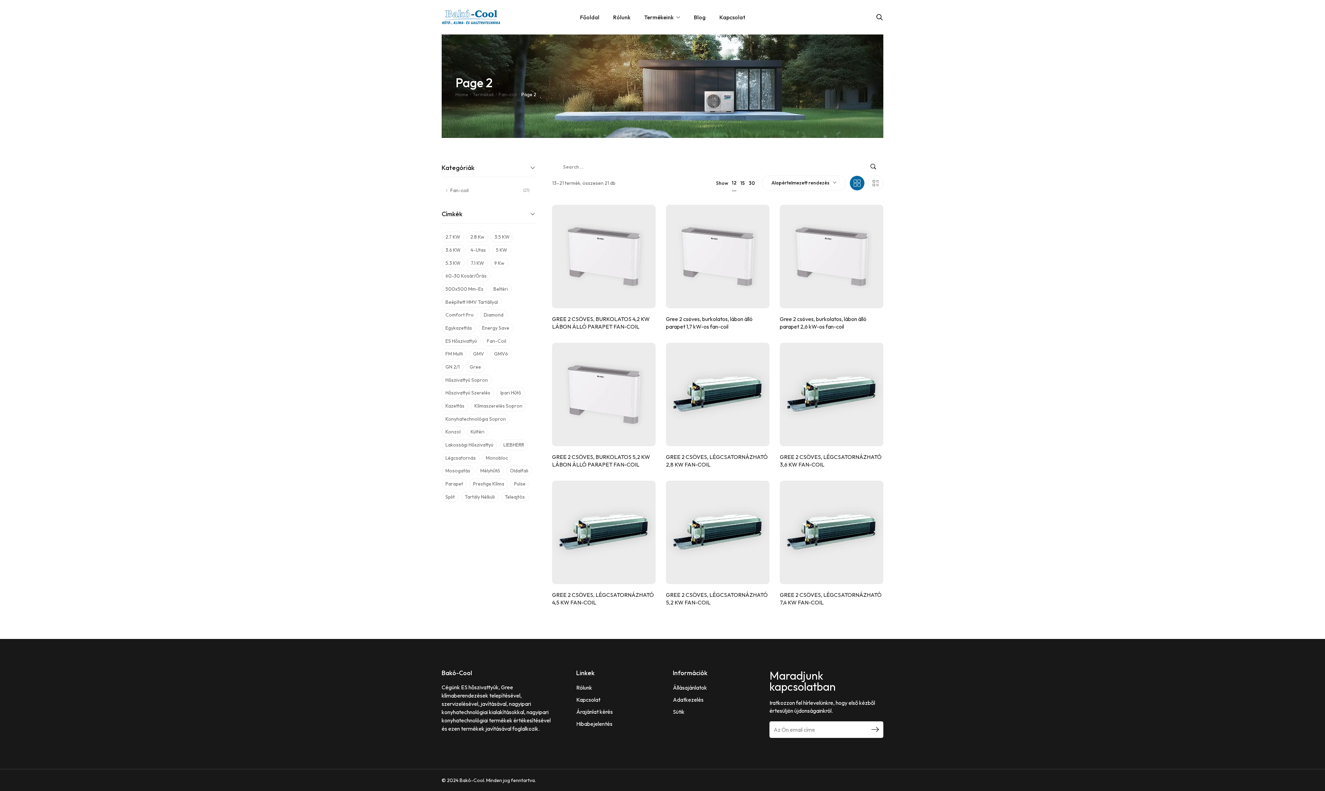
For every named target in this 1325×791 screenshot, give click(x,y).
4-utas (478, 250)
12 (734, 183)
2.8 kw (477, 237)
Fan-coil (508, 94)
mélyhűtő (490, 471)
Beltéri (500, 289)
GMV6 (501, 354)
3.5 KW (502, 237)
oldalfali (519, 471)
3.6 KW (453, 250)
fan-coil (496, 341)
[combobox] (804, 183)
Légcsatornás (460, 458)
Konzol (453, 432)
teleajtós (515, 497)
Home (461, 94)
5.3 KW (453, 263)
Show (722, 183)
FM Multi (454, 354)
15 (742, 183)
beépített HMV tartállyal (471, 302)
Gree (475, 367)
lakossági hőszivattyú (469, 445)
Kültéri (477, 432)
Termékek (483, 94)
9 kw (499, 263)
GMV (478, 354)
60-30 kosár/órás (466, 276)
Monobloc (497, 458)
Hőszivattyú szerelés (467, 393)
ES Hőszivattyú (461, 341)
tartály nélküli (480, 497)
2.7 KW (452, 237)
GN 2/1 (452, 367)
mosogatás (457, 471)
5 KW (501, 250)
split (450, 497)
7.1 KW (477, 263)
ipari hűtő (510, 393)
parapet (454, 484)
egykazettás (458, 328)
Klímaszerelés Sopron (498, 406)
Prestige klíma (488, 484)
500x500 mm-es (464, 289)
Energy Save (495, 328)
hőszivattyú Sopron (466, 380)
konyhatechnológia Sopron (475, 419)
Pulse (520, 484)
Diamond (493, 315)
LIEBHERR (513, 445)
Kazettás (454, 406)
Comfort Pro (459, 315)
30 (752, 183)
